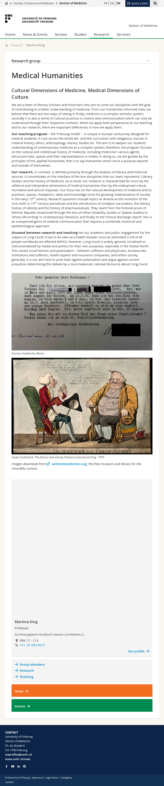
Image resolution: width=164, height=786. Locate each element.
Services (123, 34)
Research (101, 34)
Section (61, 34)
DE (112, 3)
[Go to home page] (6, 3)
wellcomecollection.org (68, 464)
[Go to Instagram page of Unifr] (24, 766)
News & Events (35, 34)
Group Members (32, 664)
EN (118, 3)
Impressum (37, 777)
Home (10, 34)
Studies (80, 34)
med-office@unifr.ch (18, 754)
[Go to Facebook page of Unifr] (6, 766)
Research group (26, 60)
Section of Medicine (73, 3)
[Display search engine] (155, 3)
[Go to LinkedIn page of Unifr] (19, 766)
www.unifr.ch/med (17, 759)
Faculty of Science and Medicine (33, 3)
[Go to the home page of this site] (6, 45)
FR (105, 3)
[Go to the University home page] (30, 18)
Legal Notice (52, 777)
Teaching (26, 676)
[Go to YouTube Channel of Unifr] (12, 766)
